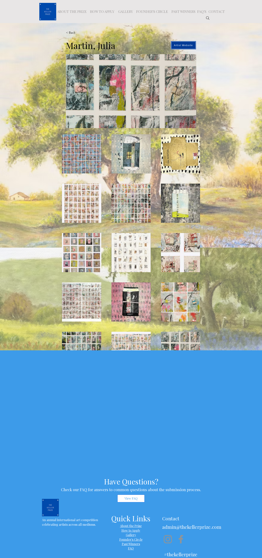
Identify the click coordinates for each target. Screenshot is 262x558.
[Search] (208, 18)
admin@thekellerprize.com (191, 527)
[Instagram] (167, 539)
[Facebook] (180, 539)
